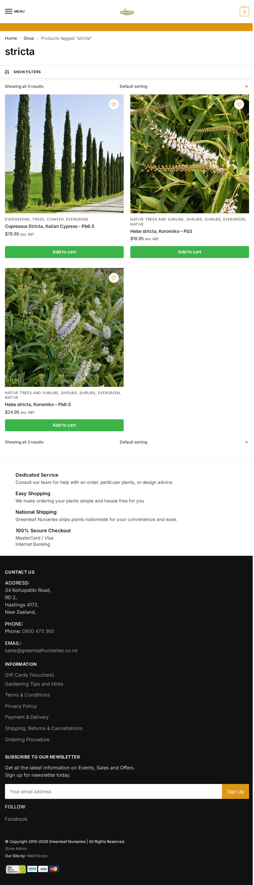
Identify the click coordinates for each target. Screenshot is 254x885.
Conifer (55, 219)
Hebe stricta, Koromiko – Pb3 (161, 231)
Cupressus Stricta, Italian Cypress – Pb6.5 (49, 226)
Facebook (16, 819)
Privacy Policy (21, 706)
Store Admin (16, 848)
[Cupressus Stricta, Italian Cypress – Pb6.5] (64, 153)
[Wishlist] (114, 104)
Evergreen (77, 219)
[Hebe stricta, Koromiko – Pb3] (189, 153)
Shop (28, 38)
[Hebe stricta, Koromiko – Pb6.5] (64, 327)
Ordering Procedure (27, 740)
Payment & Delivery (27, 717)
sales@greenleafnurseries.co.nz (41, 650)
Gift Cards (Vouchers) (29, 675)
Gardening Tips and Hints (34, 684)
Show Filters (27, 72)
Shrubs (194, 219)
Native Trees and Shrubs (157, 219)
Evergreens (17, 219)
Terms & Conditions (27, 695)
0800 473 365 (38, 631)
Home (11, 38)
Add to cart (64, 251)
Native (137, 224)
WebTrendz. (37, 856)
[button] (243, 11)
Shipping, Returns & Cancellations (44, 728)
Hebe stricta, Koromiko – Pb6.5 (38, 404)
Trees (38, 219)
